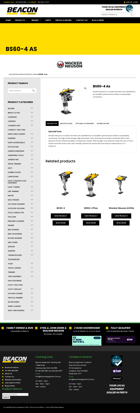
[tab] (52, 123)
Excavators (13, 147)
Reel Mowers (13, 230)
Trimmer (11, 272)
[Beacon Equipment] (22, 10)
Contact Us (82, 20)
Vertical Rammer (21, 74)
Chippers (12, 121)
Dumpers (11, 138)
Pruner (11, 225)
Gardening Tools (16, 155)
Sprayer (11, 247)
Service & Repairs (63, 20)
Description (52, 123)
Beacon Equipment (18, 407)
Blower (11, 109)
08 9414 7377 (43, 2)
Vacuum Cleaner (15, 294)
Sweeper (11, 251)
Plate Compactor (16, 213)
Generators (13, 160)
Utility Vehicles (14, 289)
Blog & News (98, 20)
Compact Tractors (16, 130)
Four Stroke (33, 74)
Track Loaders (14, 268)
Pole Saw (12, 217)
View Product (60, 216)
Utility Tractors (15, 285)
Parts (48, 20)
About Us (8, 374)
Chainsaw (12, 117)
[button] (85, 88)
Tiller (10, 264)
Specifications (66, 123)
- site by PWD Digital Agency (54, 407)
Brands (35, 20)
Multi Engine (13, 200)
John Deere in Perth (12, 383)
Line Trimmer (13, 191)
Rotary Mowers (15, 238)
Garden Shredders (16, 151)
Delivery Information (13, 380)
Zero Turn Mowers (16, 311)
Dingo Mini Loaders (16, 134)
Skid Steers (13, 242)
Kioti (10, 168)
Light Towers (14, 187)
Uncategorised (15, 281)
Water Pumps (13, 302)
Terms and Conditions (36, 407)
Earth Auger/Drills (16, 143)
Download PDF (103, 123)
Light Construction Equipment (17, 182)
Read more (61, 223)
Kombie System (14, 172)
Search (33, 90)
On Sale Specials (11, 370)
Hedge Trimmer (14, 164)
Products (20, 20)
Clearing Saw (14, 126)
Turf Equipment (14, 276)
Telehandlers (14, 259)
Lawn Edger (13, 177)
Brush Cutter (14, 113)
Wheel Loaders (14, 306)
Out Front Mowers (16, 204)
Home (8, 20)
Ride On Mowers (15, 234)
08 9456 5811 (21, 2)
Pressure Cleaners (16, 221)
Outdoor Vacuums (16, 208)
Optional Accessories (84, 123)
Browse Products (11, 367)
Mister (11, 196)
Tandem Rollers (15, 255)
